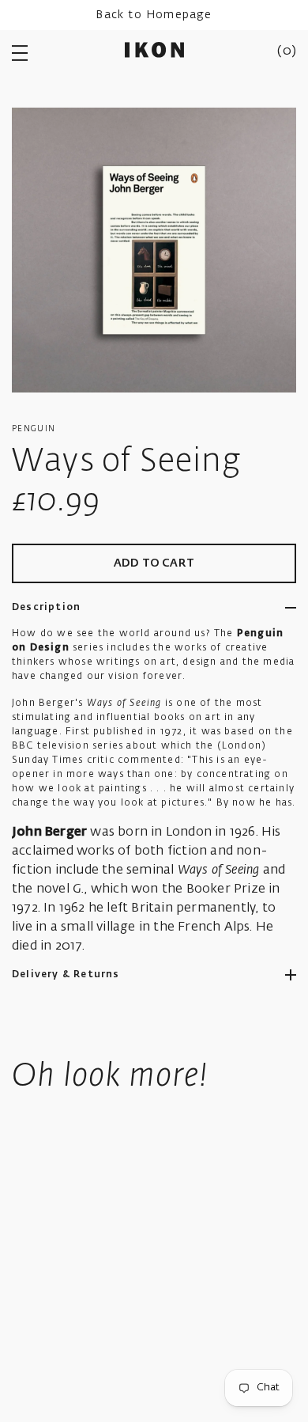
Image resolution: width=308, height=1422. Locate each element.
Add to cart (154, 563)
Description (46, 607)
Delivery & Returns (66, 975)
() (286, 51)
